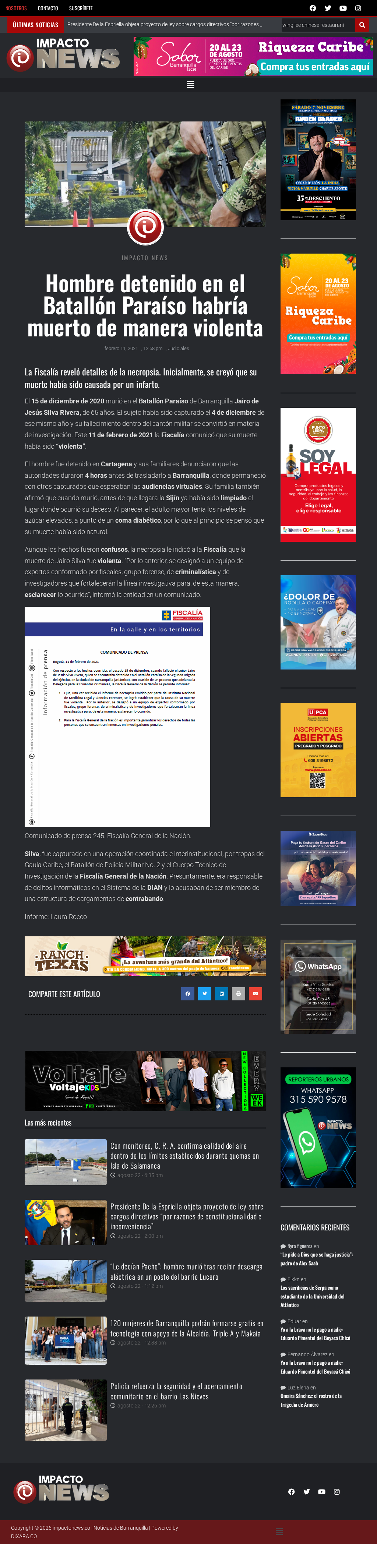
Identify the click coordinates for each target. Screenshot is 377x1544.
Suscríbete (81, 8)
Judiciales (178, 348)
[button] (190, 85)
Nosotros (16, 8)
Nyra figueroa (300, 1246)
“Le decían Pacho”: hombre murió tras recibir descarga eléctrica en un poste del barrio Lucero (186, 1271)
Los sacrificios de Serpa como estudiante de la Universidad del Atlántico (313, 1295)
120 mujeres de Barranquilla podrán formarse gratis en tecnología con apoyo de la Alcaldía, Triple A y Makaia (187, 1327)
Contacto (48, 8)
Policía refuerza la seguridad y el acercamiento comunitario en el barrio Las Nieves (176, 1390)
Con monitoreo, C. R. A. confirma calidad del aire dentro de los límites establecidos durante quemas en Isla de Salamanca (184, 1155)
